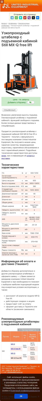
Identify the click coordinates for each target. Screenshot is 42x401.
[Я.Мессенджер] (21, 18)
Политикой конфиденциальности (25, 391)
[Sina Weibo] (25, 18)
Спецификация (9, 110)
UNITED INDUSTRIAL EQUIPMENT (25, 5)
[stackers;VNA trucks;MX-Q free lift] (30, 102)
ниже (3, 156)
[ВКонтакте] (38, 18)
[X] (33, 18)
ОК (21, 396)
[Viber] (29, 18)
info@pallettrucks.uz (15, 372)
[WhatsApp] (16, 18)
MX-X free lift (15, 349)
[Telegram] (12, 18)
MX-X (13, 344)
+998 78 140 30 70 (13, 370)
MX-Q (13, 353)
